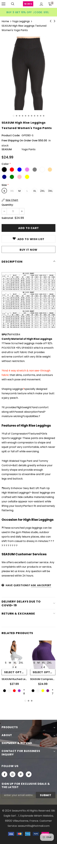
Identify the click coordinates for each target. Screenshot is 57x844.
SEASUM (7, 149)
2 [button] (16, 115)
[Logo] (28, 3)
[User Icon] (41, 4)
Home (5, 21)
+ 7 (53, 690)
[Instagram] (12, 774)
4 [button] (22, 115)
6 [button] (28, 115)
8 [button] (34, 115)
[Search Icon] (12, 4)
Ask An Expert (41, 585)
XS (12, 191)
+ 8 (24, 690)
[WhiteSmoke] (9, 691)
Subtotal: (7, 218)
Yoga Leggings (21, 21)
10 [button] (40, 115)
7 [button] (31, 115)
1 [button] (13, 115)
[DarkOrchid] (19, 691)
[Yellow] (43, 691)
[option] (28, 73)
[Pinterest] (20, 774)
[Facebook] (4, 774)
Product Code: (11, 135)
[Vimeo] (29, 774)
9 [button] (37, 115)
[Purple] (48, 691)
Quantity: (7, 205)
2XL (42, 191)
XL (34, 191)
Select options (15, 672)
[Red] (14, 691)
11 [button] (43, 115)
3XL (50, 191)
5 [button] (25, 115)
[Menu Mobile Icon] (3, 4)
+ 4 (14, 667)
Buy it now (29, 250)
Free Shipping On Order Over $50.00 (24, 140)
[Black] (4, 691)
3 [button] (19, 115)
